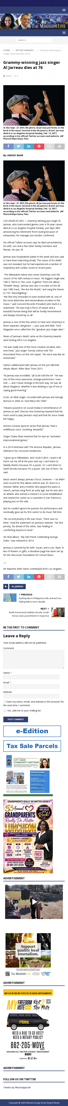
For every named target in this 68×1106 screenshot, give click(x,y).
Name (7, 672)
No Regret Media (51, 1102)
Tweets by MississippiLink (17, 1087)
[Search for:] (34, 40)
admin (9, 75)
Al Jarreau (17, 586)
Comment (8, 648)
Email (6, 682)
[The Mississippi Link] (34, 27)
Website (7, 692)
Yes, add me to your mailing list (24, 710)
